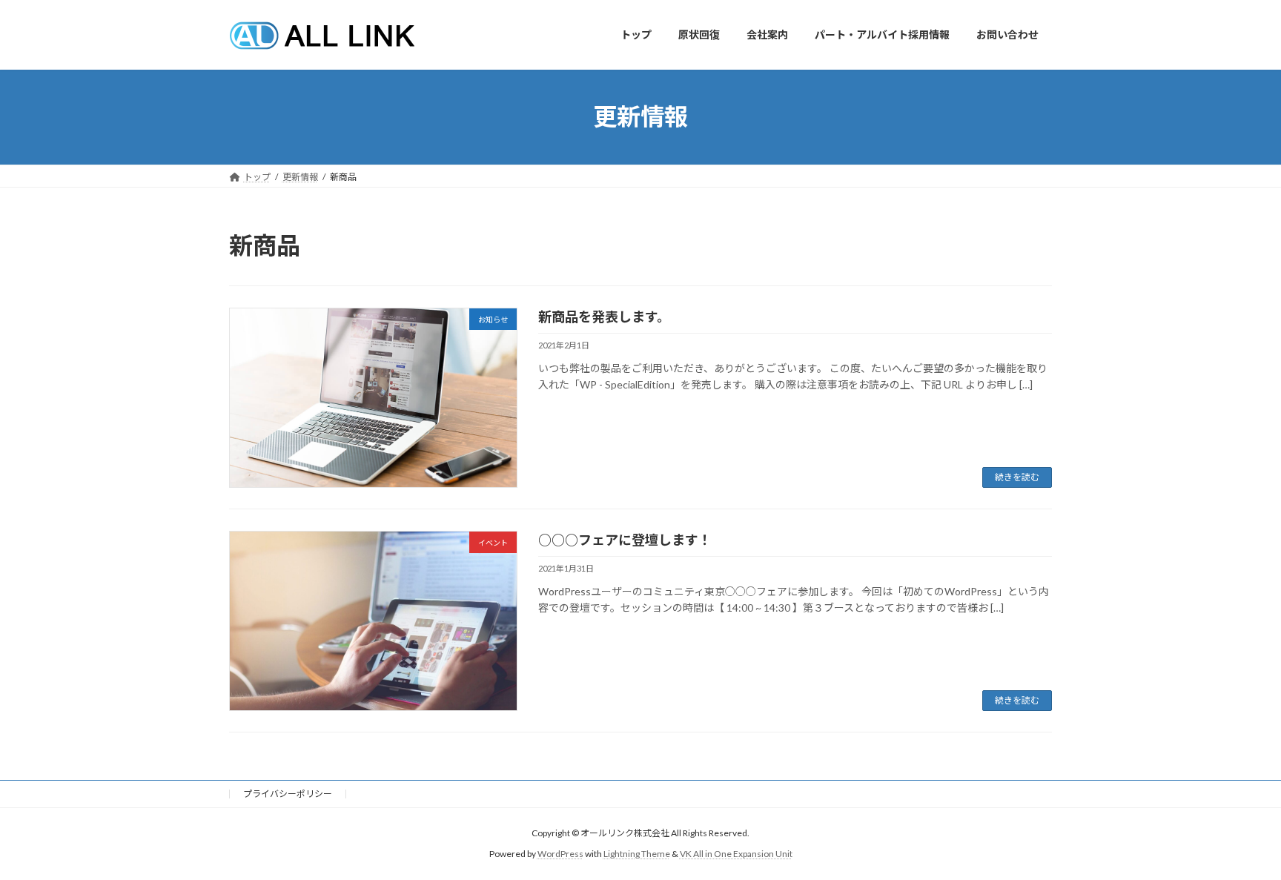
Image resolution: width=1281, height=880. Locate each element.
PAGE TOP (1237, 839)
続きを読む (1017, 477)
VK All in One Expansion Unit (736, 854)
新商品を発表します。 (604, 316)
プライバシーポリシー (287, 793)
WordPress (560, 854)
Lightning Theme (636, 854)
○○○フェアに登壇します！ (625, 540)
